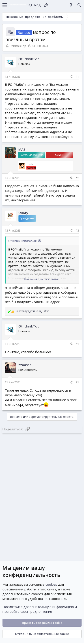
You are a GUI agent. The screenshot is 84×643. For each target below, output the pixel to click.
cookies (51, 584)
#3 (77, 230)
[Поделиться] (71, 76)
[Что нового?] (71, 5)
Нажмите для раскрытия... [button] (42, 279)
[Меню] (5, 5)
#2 (77, 178)
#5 (77, 382)
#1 (77, 77)
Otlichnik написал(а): (22, 241)
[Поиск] (79, 5)
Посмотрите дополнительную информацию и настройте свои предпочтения (39, 609)
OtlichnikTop (17, 46)
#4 (77, 344)
